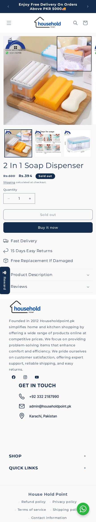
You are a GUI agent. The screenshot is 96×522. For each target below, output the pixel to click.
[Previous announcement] (8, 6)
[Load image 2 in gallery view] (48, 143)
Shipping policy (67, 510)
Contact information (49, 518)
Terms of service (32, 510)
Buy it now (48, 227)
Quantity (10, 189)
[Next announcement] (88, 6)
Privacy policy (64, 502)
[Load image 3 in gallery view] (77, 143)
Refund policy (33, 502)
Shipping (9, 182)
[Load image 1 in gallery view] (18, 143)
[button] (9, 23)
